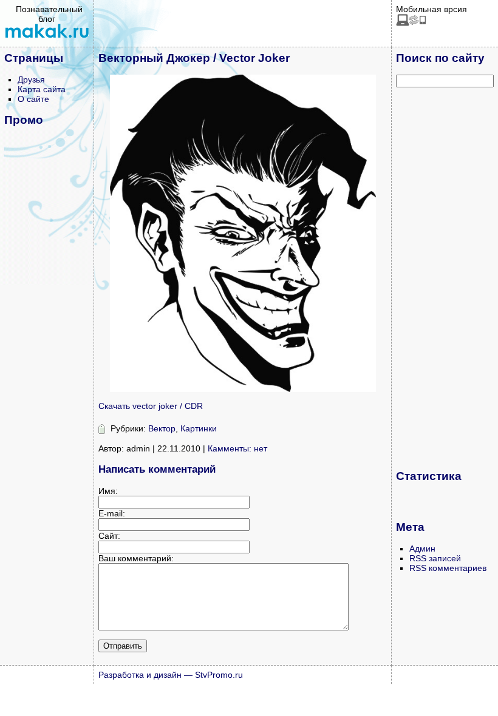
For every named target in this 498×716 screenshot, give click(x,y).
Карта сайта (42, 89)
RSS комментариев (447, 568)
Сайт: (109, 536)
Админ (422, 548)
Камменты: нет (237, 448)
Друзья (31, 79)
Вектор (162, 428)
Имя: (108, 491)
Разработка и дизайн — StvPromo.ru (170, 675)
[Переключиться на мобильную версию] (411, 23)
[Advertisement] (444, 278)
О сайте (33, 99)
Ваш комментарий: (136, 558)
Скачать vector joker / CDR (150, 406)
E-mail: (111, 513)
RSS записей (435, 558)
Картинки (198, 428)
